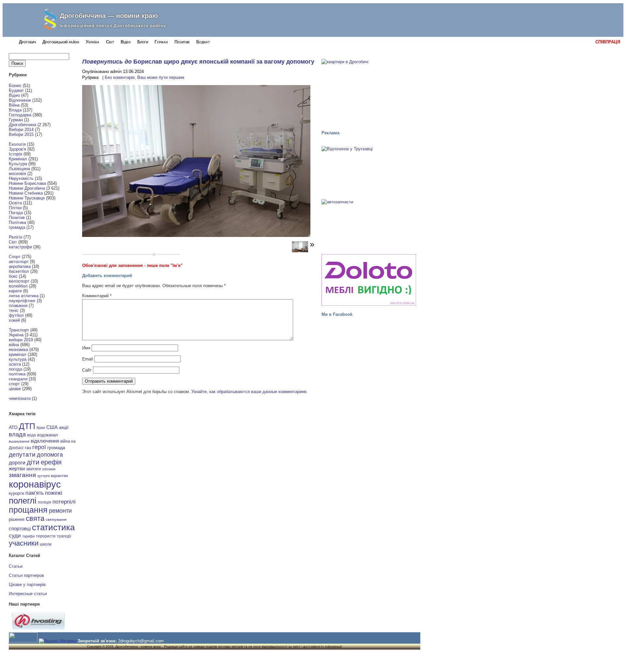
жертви (17, 468)
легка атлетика (23, 295)
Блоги (142, 41)
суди (15, 535)
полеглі (23, 500)
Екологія (17, 144)
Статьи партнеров (26, 575)
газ (28, 447)
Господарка (20, 114)
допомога (50, 454)
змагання (22, 474)
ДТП (27, 426)
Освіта (15, 202)
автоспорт (19, 261)
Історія (15, 154)
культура (17, 359)
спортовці (20, 528)
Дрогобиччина (22, 124)
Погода (16, 212)
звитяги (33, 468)
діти (33, 462)
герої (39, 447)
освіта (15, 364)
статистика (53, 527)
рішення (16, 519)
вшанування (19, 441)
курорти (16, 493)
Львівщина (19, 168)
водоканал (47, 435)
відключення (45, 441)
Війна (14, 105)
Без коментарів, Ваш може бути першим (144, 77)
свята (35, 518)
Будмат (203, 41)
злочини (48, 469)
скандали (18, 378)
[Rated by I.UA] (23, 640)
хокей (14, 320)
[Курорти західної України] (368, 170)
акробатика (20, 266)
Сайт (87, 370)
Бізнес (15, 85)
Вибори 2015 (21, 134)
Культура (18, 163)
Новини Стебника (26, 193)
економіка (18, 349)
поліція (44, 502)
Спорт (15, 256)
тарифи (28, 536)
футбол (16, 315)
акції (63, 427)
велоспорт (19, 281)
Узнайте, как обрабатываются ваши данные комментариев (248, 391)
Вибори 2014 (21, 129)
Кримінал (18, 158)
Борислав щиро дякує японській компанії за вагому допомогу (223, 61)
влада (17, 434)
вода (31, 435)
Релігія (15, 237)
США (52, 427)
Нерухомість (21, 178)
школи (46, 544)
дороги (17, 462)
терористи (45, 536)
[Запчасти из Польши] (368, 223)
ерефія (51, 462)
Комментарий (97, 295)
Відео (126, 41)
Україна (92, 41)
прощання (28, 509)
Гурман (161, 41)
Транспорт (19, 330)
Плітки (15, 207)
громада (17, 227)
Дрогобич (27, 41)
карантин (59, 476)
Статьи (15, 566)
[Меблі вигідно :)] (368, 280)
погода (15, 369)
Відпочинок (20, 100)
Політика (17, 222)
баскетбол (19, 271)
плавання (18, 305)
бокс (13, 276)
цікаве (15, 388)
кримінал (17, 354)
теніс (14, 310)
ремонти (60, 510)
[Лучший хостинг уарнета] (38, 628)
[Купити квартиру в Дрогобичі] (368, 91)
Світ (110, 41)
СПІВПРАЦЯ (607, 41)
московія (17, 173)
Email (87, 359)
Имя (86, 347)
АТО (13, 427)
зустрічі (43, 476)
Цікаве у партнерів (27, 584)
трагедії (64, 536)
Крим (41, 428)
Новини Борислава (27, 183)
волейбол (18, 286)
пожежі (53, 493)
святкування (56, 519)
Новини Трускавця (27, 198)
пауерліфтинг (22, 300)
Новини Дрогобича (27, 188)
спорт (14, 383)
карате (15, 290)
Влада (15, 110)
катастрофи (20, 246)
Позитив (182, 41)
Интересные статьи (28, 593)
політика (17, 374)
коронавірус (35, 484)
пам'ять (34, 493)
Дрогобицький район (60, 41)
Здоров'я (17, 149)
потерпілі (64, 502)
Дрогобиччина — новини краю (109, 15)
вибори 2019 (21, 339)
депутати (22, 454)
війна (14, 344)
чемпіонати (20, 398)
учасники (23, 543)
